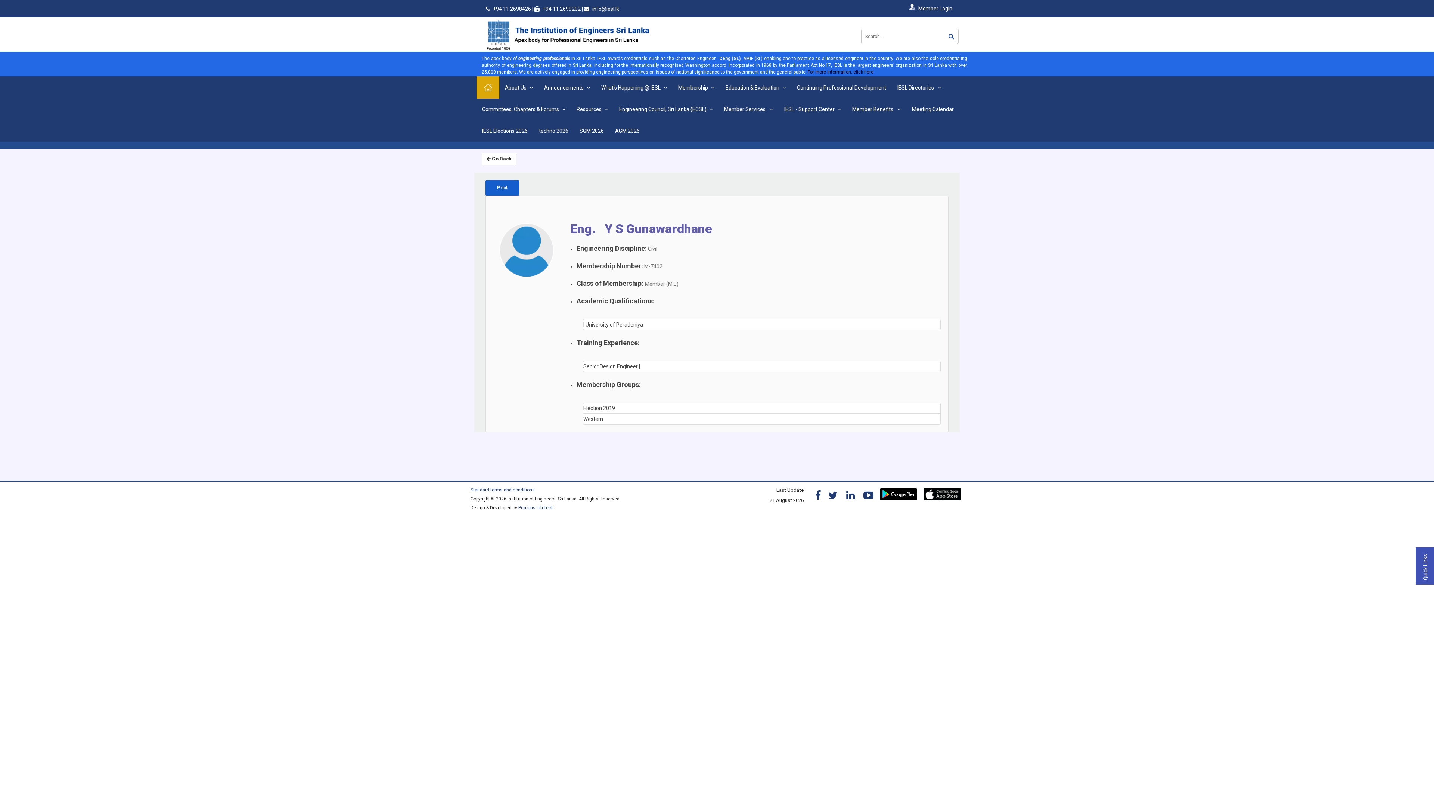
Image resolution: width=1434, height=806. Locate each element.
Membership (693, 88)
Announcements (564, 88)
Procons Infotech (536, 507)
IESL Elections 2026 (505, 131)
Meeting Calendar (933, 109)
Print (502, 187)
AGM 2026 (627, 131)
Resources (589, 109)
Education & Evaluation (752, 88)
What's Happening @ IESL (631, 88)
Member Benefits (873, 109)
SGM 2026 (592, 131)
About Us (516, 88)
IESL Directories (916, 88)
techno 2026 (553, 131)
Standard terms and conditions (503, 490)
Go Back (501, 159)
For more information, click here (840, 72)
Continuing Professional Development (841, 88)
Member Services (745, 109)
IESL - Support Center (809, 109)
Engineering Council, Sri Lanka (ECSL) (663, 109)
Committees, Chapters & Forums (520, 109)
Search (951, 36)
